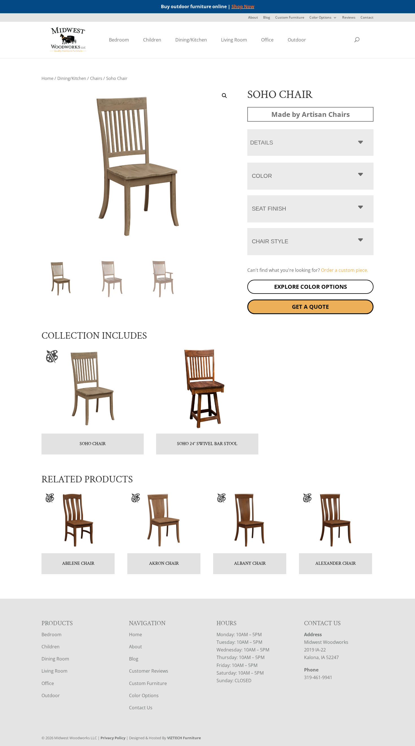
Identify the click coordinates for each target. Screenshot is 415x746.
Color (262, 176)
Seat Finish (269, 208)
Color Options (320, 18)
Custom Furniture (289, 18)
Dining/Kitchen (191, 40)
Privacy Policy (113, 737)
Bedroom (119, 40)
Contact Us (140, 708)
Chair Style (270, 241)
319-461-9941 (318, 677)
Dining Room (55, 659)
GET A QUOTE (310, 306)
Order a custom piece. (344, 270)
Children (152, 40)
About (253, 18)
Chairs (96, 78)
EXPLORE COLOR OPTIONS (310, 286)
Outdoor (297, 40)
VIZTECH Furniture (184, 737)
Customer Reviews (148, 671)
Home (47, 78)
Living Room (234, 40)
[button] (224, 96)
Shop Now (242, 6)
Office (267, 40)
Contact (367, 18)
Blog (266, 18)
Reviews (348, 18)
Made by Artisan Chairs (310, 114)
